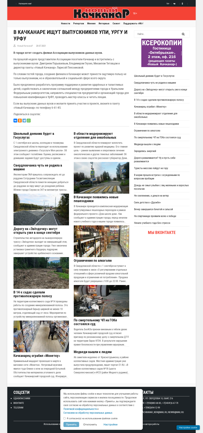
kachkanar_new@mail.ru (154, 412)
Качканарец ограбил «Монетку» (36, 356)
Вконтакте (18, 403)
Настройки (111, 424)
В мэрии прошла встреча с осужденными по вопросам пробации (157, 177)
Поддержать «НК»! (133, 23)
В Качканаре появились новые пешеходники (96, 199)
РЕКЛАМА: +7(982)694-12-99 (147, 407)
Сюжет (116, 23)
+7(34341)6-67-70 (170, 403)
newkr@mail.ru (176, 412)
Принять (71, 424)
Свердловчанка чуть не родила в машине (37, 167)
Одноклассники (21, 398)
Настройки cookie (188, 427)
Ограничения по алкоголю (93, 260)
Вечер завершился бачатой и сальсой (153, 209)
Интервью (104, 23)
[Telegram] (24, 120)
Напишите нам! (25, 3)
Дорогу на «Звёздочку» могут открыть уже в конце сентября (36, 231)
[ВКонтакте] (15, 120)
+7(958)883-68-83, (153, 403)
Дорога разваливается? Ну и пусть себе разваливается (154, 159)
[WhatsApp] (29, 120)
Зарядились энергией (145, 151)
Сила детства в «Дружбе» (147, 202)
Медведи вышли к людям (93, 352)
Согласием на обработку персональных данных (87, 412)
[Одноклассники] (20, 120)
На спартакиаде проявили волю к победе (155, 216)
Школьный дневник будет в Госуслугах (33, 135)
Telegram (18, 407)
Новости (65, 23)
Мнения (91, 23)
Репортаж (78, 23)
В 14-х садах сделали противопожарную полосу (32, 294)
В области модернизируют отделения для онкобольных (95, 135)
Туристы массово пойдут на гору (151, 168)
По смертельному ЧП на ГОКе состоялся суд (95, 322)
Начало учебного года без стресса (152, 222)
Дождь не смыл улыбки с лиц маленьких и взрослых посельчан (161, 187)
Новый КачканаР (25, 46)
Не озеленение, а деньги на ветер (151, 195)
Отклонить (90, 424)
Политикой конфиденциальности (80, 408)
